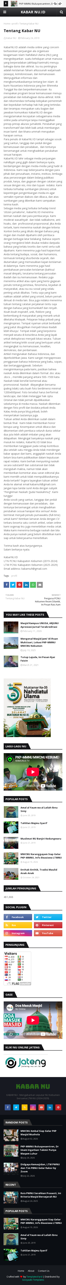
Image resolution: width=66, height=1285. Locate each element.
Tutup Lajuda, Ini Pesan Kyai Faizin (38, 658)
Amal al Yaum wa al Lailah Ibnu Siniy (39, 809)
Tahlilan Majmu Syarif (34, 823)
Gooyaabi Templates (33, 1279)
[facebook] (18, 917)
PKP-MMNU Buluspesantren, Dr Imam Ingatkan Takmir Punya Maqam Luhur (40, 1150)
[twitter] (48, 917)
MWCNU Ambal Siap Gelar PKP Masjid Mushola (38, 1132)
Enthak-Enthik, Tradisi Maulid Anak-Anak (39, 871)
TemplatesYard (34, 1276)
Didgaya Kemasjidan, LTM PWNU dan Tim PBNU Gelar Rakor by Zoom (40, 1168)
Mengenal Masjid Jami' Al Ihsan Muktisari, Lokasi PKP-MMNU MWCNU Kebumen (39, 642)
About (31, 1270)
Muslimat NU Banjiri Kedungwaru (41, 838)
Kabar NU (11, 38)
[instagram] (18, 933)
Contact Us (43, 1270)
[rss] (18, 925)
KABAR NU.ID (33, 11)
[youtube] (48, 933)
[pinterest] (48, 925)
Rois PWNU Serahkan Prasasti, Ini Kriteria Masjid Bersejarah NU (41, 1195)
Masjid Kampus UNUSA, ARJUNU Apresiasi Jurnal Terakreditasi (40, 625)
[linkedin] (50, 1107)
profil (15, 23)
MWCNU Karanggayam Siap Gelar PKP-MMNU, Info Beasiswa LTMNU (41, 855)
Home (7, 23)
